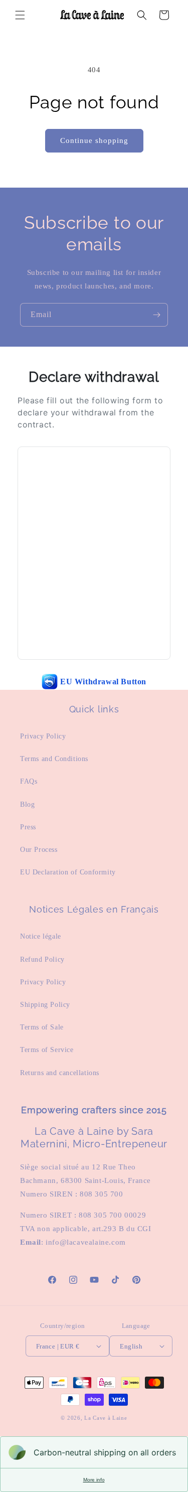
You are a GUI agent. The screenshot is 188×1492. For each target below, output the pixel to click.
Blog (27, 804)
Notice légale (40, 936)
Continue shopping (94, 140)
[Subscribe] (156, 315)
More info (94, 1479)
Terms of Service (47, 1050)
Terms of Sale (42, 1027)
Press (28, 827)
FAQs (28, 781)
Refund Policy (42, 959)
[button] (20, 15)
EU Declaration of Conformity (68, 872)
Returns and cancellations (59, 1073)
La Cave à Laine (105, 1418)
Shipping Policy (45, 1004)
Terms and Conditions (54, 759)
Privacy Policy (43, 736)
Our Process (39, 849)
